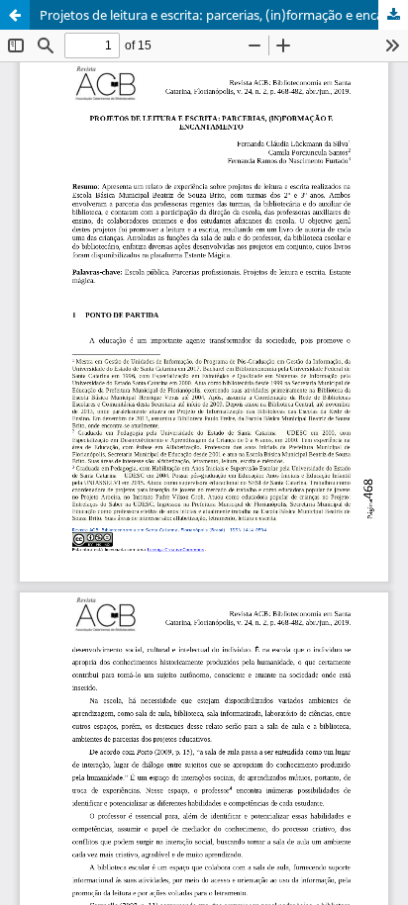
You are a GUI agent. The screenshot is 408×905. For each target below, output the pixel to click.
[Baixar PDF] (393, 15)
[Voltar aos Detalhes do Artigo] (15, 15)
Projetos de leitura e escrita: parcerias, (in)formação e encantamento (224, 15)
